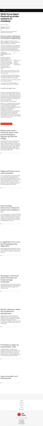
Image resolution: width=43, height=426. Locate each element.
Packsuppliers (21, 409)
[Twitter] (23, 396)
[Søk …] (41, 10)
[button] (39, 10)
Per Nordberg (5, 24)
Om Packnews (21, 402)
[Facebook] (20, 396)
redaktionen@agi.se (21, 423)
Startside (21, 400)
